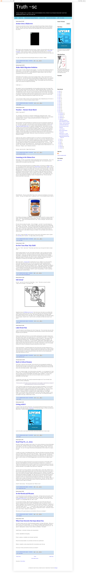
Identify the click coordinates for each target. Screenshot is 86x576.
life (21, 356)
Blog (26, 234)
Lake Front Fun (21, 328)
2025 (60, 92)
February (61, 146)
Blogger (56, 567)
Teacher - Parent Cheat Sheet (26, 110)
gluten (48, 166)
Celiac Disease (37, 166)
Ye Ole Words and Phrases (25, 493)
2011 (60, 110)
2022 (60, 97)
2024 (60, 94)
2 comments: (31, 60)
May (60, 142)
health (20, 104)
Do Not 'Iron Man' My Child (26, 245)
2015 (60, 104)
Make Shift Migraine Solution (26, 67)
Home (16, 18)
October (60, 116)
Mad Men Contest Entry (21, 498)
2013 (60, 107)
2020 (60, 100)
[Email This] (36, 60)
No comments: (31, 152)
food (19, 240)
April (60, 143)
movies (20, 62)
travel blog (19, 235)
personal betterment (27, 274)
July (60, 139)
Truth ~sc (26, 7)
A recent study (26, 261)
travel (23, 356)
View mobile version (34, 558)
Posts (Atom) (23, 561)
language (20, 515)
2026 (60, 91)
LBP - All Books (60, 18)
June (60, 140)
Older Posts (51, 556)
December (61, 113)
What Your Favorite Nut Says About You (30, 521)
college (20, 488)
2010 (60, 111)
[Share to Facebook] (40, 60)
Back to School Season (24, 362)
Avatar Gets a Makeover (24, 24)
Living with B (42, 18)
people (22, 274)
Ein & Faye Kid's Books (51, 18)
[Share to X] (38, 60)
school (20, 399)
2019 (60, 101)
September (61, 117)
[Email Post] (34, 60)
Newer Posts (18, 556)
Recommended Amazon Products (31, 18)
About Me (21, 18)
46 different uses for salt (28, 312)
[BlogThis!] (37, 60)
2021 (60, 98)
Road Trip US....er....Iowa (24, 442)
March (60, 145)
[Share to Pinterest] (41, 60)
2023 (60, 95)
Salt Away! (19, 280)
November (61, 114)
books (20, 436)
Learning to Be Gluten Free (25, 157)
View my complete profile (61, 155)
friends (20, 356)
